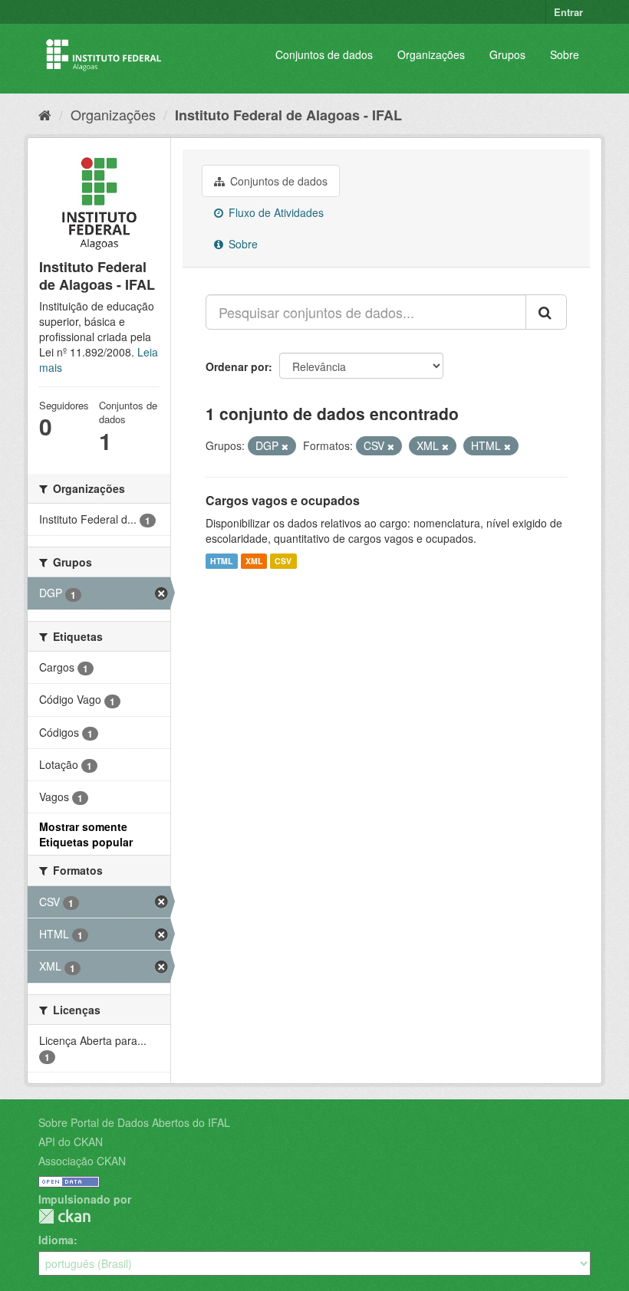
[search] (546, 312)
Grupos (507, 54)
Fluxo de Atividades (275, 212)
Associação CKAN (82, 1160)
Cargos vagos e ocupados (283, 500)
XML (253, 561)
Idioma (56, 1239)
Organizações (431, 54)
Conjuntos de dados (324, 54)
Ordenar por (237, 366)
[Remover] (285, 446)
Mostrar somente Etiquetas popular (86, 834)
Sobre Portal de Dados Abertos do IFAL (134, 1122)
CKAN (64, 1216)
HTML (221, 561)
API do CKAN (70, 1141)
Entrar (568, 12)
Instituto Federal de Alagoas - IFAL (288, 115)
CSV (283, 561)
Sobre (564, 54)
